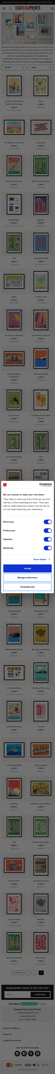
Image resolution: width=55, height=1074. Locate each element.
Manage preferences (27, 577)
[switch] (48, 530)
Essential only (27, 587)
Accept (27, 568)
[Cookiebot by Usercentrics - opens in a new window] (39, 485)
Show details (39, 559)
